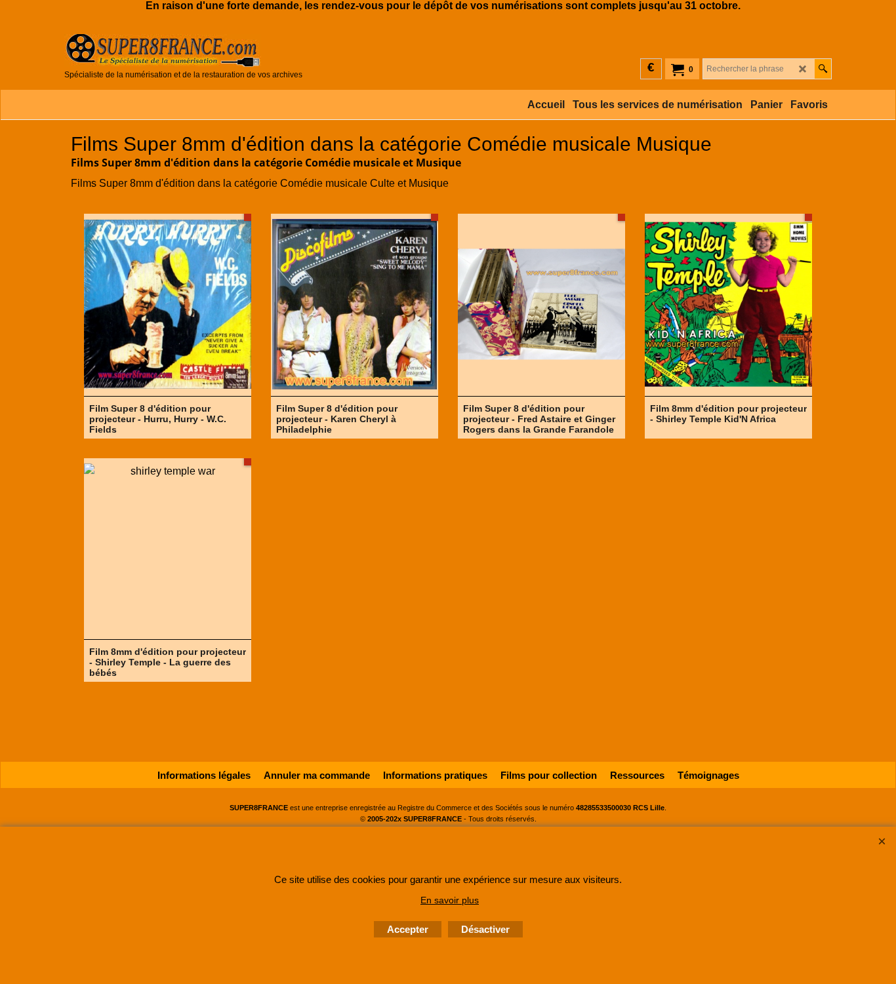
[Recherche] (823, 69)
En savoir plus (449, 900)
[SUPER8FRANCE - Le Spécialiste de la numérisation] (183, 50)
